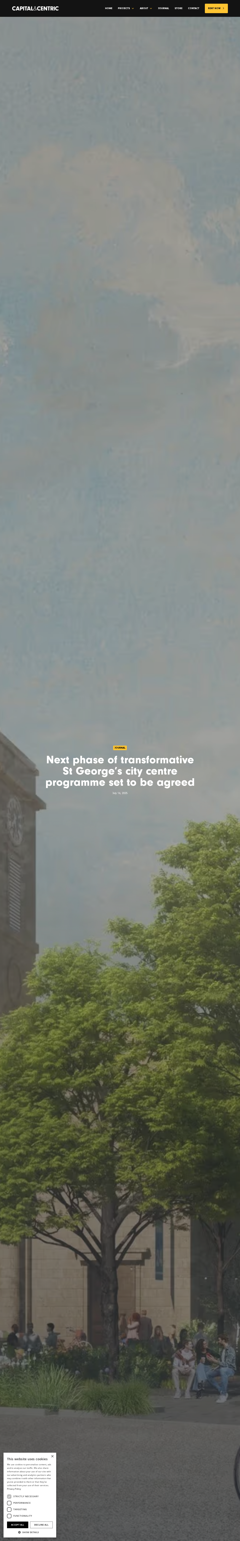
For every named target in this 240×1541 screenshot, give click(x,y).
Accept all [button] (17, 1524)
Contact (193, 8)
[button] (126, 8)
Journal (163, 8)
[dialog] (30, 1495)
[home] (35, 8)
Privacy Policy (14, 1488)
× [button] (52, 1456)
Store (178, 8)
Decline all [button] (41, 1524)
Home (108, 8)
